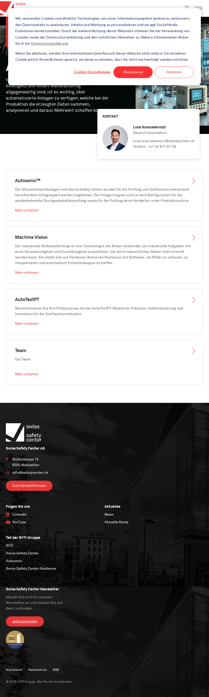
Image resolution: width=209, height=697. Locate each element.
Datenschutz (37, 669)
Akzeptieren (133, 72)
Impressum (14, 669)
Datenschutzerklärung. (50, 43)
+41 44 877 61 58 (161, 146)
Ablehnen (174, 72)
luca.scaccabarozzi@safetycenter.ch (163, 141)
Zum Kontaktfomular (29, 486)
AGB (56, 669)
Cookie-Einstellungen (92, 72)
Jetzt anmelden (24, 621)
